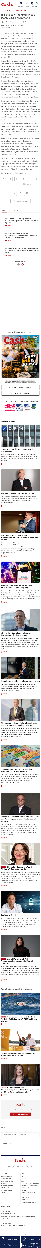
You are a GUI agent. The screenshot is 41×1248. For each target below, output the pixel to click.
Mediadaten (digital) (28, 1192)
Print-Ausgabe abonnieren (20, 393)
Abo (22, 1176)
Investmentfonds (7, 1181)
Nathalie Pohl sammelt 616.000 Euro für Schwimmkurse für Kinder (18, 1054)
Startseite (27, 184)
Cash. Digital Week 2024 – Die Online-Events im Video (18, 1216)
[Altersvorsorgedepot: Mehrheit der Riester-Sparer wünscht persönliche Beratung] (20, 710)
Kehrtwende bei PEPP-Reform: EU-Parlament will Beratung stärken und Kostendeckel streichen (20, 819)
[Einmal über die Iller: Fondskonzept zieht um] (20, 668)
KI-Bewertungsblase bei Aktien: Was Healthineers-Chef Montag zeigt (16, 586)
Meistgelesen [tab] (13, 211)
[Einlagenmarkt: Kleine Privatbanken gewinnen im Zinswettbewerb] (20, 756)
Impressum (25, 1188)
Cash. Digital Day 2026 (8, 1214)
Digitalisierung (6, 1188)
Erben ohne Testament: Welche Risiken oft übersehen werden (17, 868)
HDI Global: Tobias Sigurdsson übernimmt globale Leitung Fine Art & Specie (21, 221)
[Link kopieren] (14, 193)
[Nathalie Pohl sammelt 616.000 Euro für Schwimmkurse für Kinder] (20, 1040)
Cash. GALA (4, 1218)
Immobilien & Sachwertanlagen (7, 1184)
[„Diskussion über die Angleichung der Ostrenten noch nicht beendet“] (20, 620)
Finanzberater (6, 1179)
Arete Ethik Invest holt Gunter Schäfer (17, 493)
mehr (9, 226)
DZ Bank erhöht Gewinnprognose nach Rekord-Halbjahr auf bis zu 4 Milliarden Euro (22, 250)
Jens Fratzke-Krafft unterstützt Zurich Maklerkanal (17, 450)
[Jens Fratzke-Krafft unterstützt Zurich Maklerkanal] (20, 436)
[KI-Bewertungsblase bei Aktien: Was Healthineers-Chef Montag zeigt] (20, 572)
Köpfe (3, 1192)
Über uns (24, 1200)
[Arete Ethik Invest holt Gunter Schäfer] (20, 480)
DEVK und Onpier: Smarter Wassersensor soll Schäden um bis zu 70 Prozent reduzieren (21, 235)
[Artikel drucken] (20, 193)
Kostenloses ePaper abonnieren (20, 387)
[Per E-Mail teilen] (27, 193)
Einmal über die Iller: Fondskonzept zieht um (20, 681)
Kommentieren (20, 201)
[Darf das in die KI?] (20, 902)
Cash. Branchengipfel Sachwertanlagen (14, 1221)
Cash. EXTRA (5, 1209)
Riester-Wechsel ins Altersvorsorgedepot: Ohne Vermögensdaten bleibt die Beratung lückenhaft (20, 1090)
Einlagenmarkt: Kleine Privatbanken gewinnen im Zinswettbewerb (16, 770)
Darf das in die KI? (8, 915)
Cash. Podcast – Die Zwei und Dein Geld (14, 1226)
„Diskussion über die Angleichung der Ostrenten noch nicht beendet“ (17, 634)
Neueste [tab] (4, 211)
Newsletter (25, 1197)
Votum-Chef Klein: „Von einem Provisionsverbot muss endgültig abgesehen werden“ (20, 537)
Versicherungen (6, 1176)
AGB (22, 1181)
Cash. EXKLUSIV (5, 1211)
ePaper (23, 1179)
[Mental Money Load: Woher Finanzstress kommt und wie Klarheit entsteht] (20, 946)
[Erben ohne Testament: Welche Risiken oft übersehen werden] (20, 854)
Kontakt (24, 1190)
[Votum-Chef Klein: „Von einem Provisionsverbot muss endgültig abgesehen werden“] (20, 522)
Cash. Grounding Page (28, 1202)
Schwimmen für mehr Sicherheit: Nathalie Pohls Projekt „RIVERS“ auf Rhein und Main (19, 1019)
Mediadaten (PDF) (27, 1195)
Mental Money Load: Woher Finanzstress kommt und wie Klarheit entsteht (17, 961)
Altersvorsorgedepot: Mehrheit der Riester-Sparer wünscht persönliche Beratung (19, 724)
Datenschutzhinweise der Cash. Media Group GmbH (30, 1184)
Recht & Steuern (6, 1190)
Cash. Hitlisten (6, 1223)
